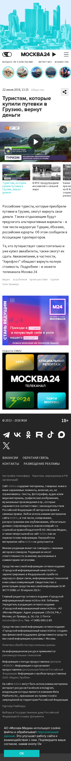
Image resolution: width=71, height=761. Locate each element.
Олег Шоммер (10, 284)
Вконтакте (17, 435)
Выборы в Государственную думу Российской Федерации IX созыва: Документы (30, 715)
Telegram (6, 435)
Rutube (39, 435)
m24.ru (13, 486)
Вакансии (10, 458)
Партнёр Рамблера (13, 706)
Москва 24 (35, 54)
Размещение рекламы (42, 464)
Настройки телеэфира (16, 476)
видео (6, 279)
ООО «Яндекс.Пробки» (16, 678)
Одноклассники (28, 435)
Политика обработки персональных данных (28, 645)
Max (61, 435)
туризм (54, 279)
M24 (24, 420)
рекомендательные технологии (21, 655)
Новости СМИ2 (11, 351)
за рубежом (20, 279)
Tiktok (50, 435)
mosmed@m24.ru (12, 620)
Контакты (10, 464)
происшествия (39, 279)
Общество (37, 90)
